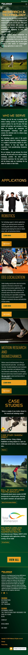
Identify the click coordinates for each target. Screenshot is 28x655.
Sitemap (3, 641)
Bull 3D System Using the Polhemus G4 (12, 491)
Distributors (6, 600)
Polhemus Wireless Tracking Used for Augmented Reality (11, 530)
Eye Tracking (5, 604)
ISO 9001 (4, 628)
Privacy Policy (4, 644)
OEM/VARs (4, 602)
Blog (3, 616)
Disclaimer (5, 624)
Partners (4, 598)
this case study (5, 376)
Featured (4, 608)
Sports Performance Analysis (9, 502)
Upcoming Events (7, 610)
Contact (4, 620)
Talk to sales (6, 314)
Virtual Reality (5, 542)
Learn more (7, 235)
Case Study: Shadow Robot (11, 436)
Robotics (4, 450)
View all (14, 560)
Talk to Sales (6, 243)
